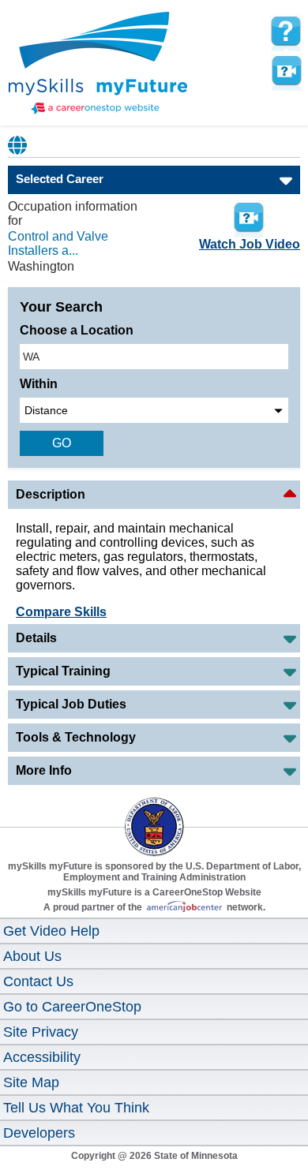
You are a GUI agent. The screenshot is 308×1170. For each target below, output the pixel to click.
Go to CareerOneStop (72, 1007)
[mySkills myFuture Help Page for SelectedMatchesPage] (286, 31)
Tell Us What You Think (76, 1108)
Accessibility (42, 1057)
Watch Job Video (249, 244)
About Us (32, 956)
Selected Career (59, 178)
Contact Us (38, 981)
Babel (18, 145)
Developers (39, 1133)
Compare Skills (61, 612)
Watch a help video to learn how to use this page (286, 71)
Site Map (31, 1082)
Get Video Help (51, 931)
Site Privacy (40, 1032)
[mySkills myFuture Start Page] (98, 65)
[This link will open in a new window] (154, 813)
